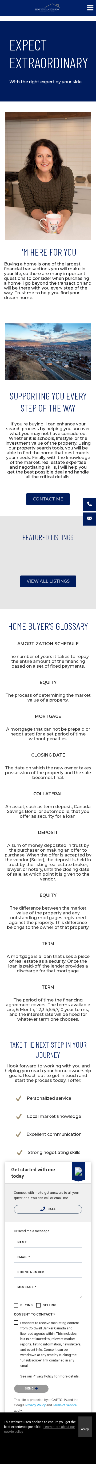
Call (51, 1209)
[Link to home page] (48, 8)
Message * (27, 1287)
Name (22, 1242)
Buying (26, 1305)
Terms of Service (65, 1405)
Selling (50, 1305)
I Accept (85, 1427)
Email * (23, 1257)
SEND (30, 1388)
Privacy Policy (35, 1405)
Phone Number (30, 1272)
